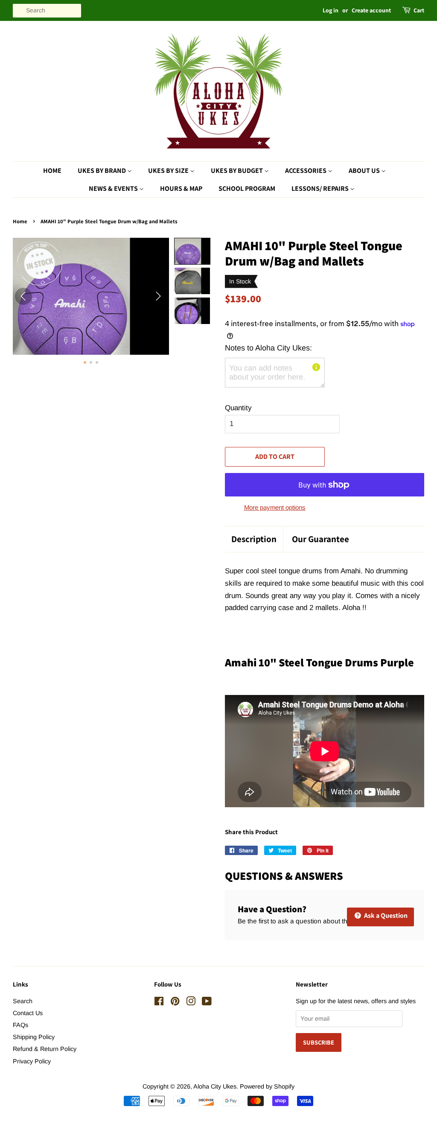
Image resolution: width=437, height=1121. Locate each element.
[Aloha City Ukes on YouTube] (207, 1002)
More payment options (275, 507)
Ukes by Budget (237, 170)
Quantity (238, 408)
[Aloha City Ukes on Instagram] (190, 1002)
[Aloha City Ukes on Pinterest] (175, 1002)
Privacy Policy (32, 1061)
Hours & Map (181, 188)
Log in (330, 10)
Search (22, 1001)
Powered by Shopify (267, 1086)
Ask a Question (385, 915)
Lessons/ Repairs (320, 188)
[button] (192, 251)
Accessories (306, 170)
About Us (365, 170)
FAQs (20, 1025)
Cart (419, 10)
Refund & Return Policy (44, 1048)
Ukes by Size (169, 170)
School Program (246, 188)
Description (254, 539)
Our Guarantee (320, 539)
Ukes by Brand (102, 170)
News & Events (114, 188)
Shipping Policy (34, 1036)
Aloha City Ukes (214, 1086)
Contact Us (28, 1013)
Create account (371, 10)
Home (52, 170)
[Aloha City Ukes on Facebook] (159, 1002)
